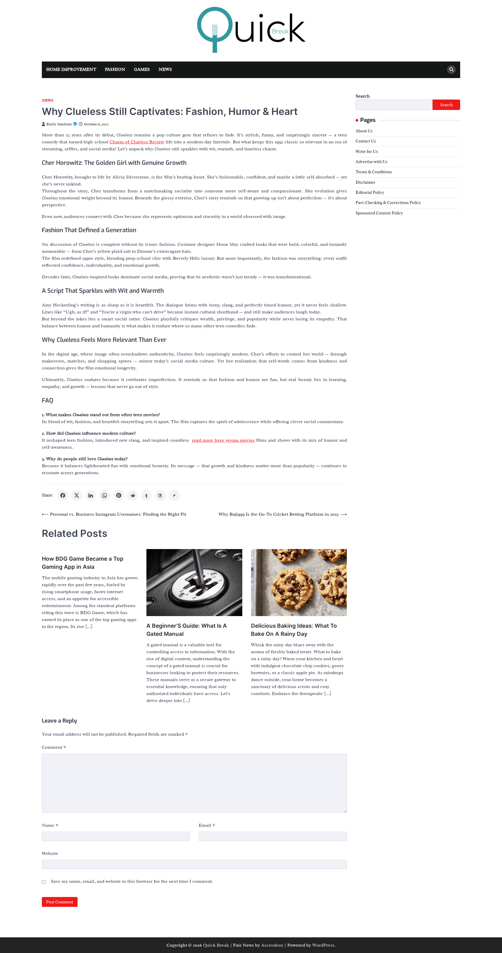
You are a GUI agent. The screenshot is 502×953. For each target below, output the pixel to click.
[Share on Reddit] (132, 495)
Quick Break (216, 945)
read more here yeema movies (223, 440)
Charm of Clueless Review (137, 142)
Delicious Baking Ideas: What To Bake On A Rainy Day (294, 630)
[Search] (451, 69)
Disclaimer (365, 182)
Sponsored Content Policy (379, 212)
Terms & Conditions (374, 171)
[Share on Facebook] (62, 495)
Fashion (115, 69)
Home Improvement (71, 69)
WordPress (323, 945)
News (165, 69)
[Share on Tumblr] (146, 495)
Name (50, 825)
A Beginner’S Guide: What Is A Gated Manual (186, 630)
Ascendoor (272, 945)
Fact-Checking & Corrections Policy (388, 202)
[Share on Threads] (160, 495)
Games (142, 69)
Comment (54, 747)
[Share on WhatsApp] (104, 495)
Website (50, 853)
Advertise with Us (372, 161)
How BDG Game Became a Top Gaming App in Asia (82, 563)
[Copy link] (174, 495)
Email (207, 825)
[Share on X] (76, 495)
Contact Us (366, 141)
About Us (364, 130)
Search (363, 96)
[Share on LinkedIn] (90, 495)
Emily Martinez (59, 124)
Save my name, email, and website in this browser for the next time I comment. (132, 881)
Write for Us (367, 151)
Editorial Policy (370, 192)
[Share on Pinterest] (118, 495)
